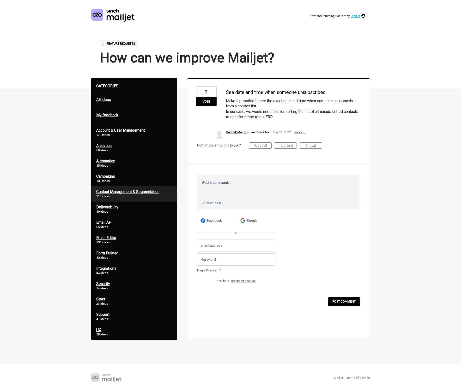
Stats (100, 299)
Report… (300, 132)
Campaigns (105, 176)
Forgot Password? (209, 270)
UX (98, 330)
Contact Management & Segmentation (127, 191)
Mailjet (338, 378)
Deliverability (107, 207)
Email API (104, 222)
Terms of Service (358, 378)
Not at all (263, 146)
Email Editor (106, 237)
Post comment (344, 301)
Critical (313, 146)
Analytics (104, 145)
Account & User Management (120, 130)
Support (102, 314)
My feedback (107, 115)
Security (103, 283)
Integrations (106, 268)
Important (287, 146)
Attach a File (214, 203)
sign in (355, 16)
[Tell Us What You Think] (112, 15)
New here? (236, 281)
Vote (206, 101)
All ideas (103, 99)
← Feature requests (119, 43)
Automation (105, 161)
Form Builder (107, 253)
